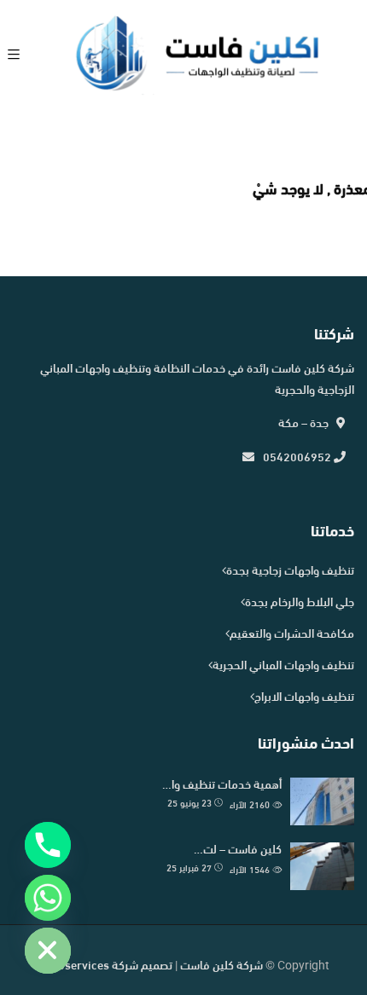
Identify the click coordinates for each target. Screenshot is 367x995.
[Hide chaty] (48, 951)
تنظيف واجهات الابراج (304, 697)
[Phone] (48, 845)
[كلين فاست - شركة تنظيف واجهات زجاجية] (197, 56)
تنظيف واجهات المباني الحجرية (283, 666)
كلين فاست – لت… (238, 850)
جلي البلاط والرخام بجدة (299, 603)
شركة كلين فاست (221, 966)
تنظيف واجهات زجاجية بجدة (290, 571)
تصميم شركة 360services (108, 966)
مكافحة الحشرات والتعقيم (292, 634)
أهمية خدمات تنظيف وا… (222, 785)
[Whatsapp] (48, 898)
